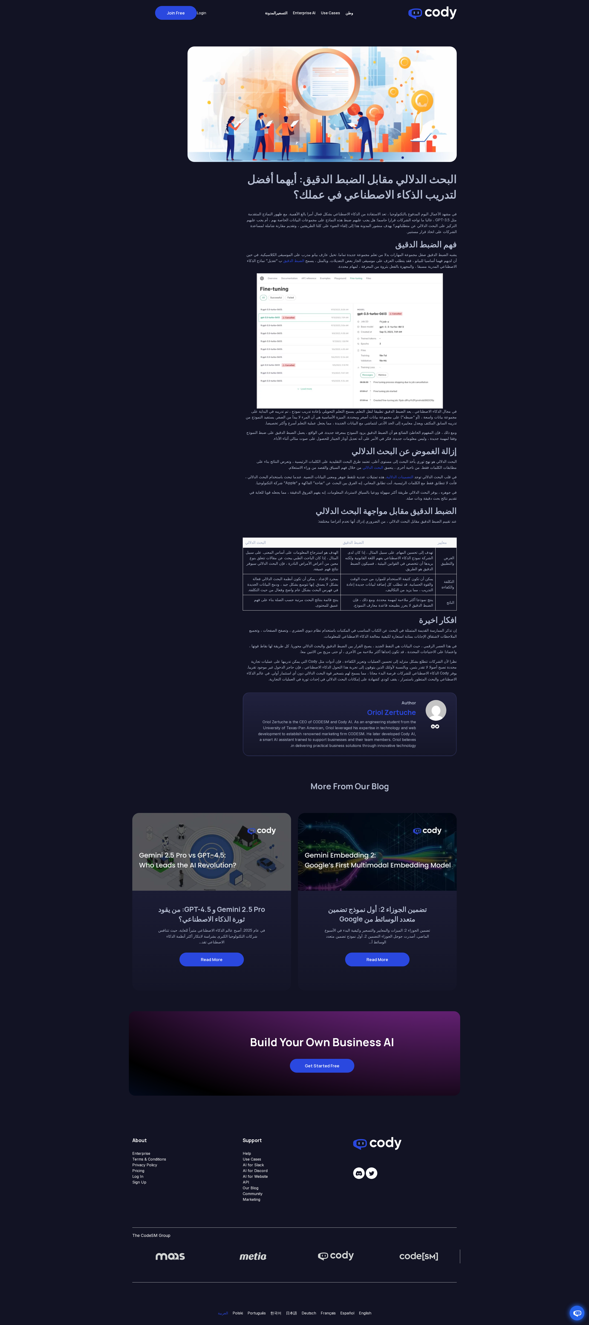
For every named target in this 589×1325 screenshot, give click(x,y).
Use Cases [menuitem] (330, 12)
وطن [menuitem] (349, 12)
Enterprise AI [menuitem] (304, 12)
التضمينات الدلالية (399, 477)
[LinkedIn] (433, 726)
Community (253, 1193)
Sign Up (139, 1182)
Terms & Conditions (149, 1159)
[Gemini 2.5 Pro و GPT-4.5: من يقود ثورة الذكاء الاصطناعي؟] (211, 851)
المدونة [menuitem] (270, 12)
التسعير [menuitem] (281, 12)
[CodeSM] (419, 1256)
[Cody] (336, 1256)
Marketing (251, 1199)
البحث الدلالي (373, 467)
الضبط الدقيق (293, 260)
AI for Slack (253, 1165)
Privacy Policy (144, 1165)
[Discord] (359, 1173)
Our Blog (250, 1188)
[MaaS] (170, 1256)
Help (247, 1153)
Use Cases (252, 1159)
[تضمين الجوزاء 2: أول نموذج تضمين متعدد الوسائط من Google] (377, 851)
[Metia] (253, 1256)
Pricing (138, 1170)
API (246, 1182)
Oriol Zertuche (391, 712)
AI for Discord (255, 1170)
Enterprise (141, 1153)
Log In (137, 1176)
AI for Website (255, 1176)
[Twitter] (437, 726)
